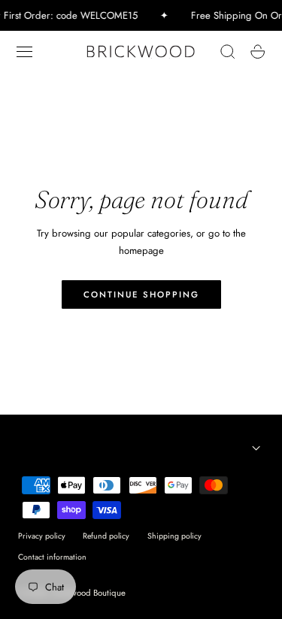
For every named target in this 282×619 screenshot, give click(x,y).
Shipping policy (174, 536)
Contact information (52, 557)
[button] (24, 51)
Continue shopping (141, 294)
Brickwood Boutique (89, 593)
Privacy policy (41, 536)
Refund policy (106, 536)
